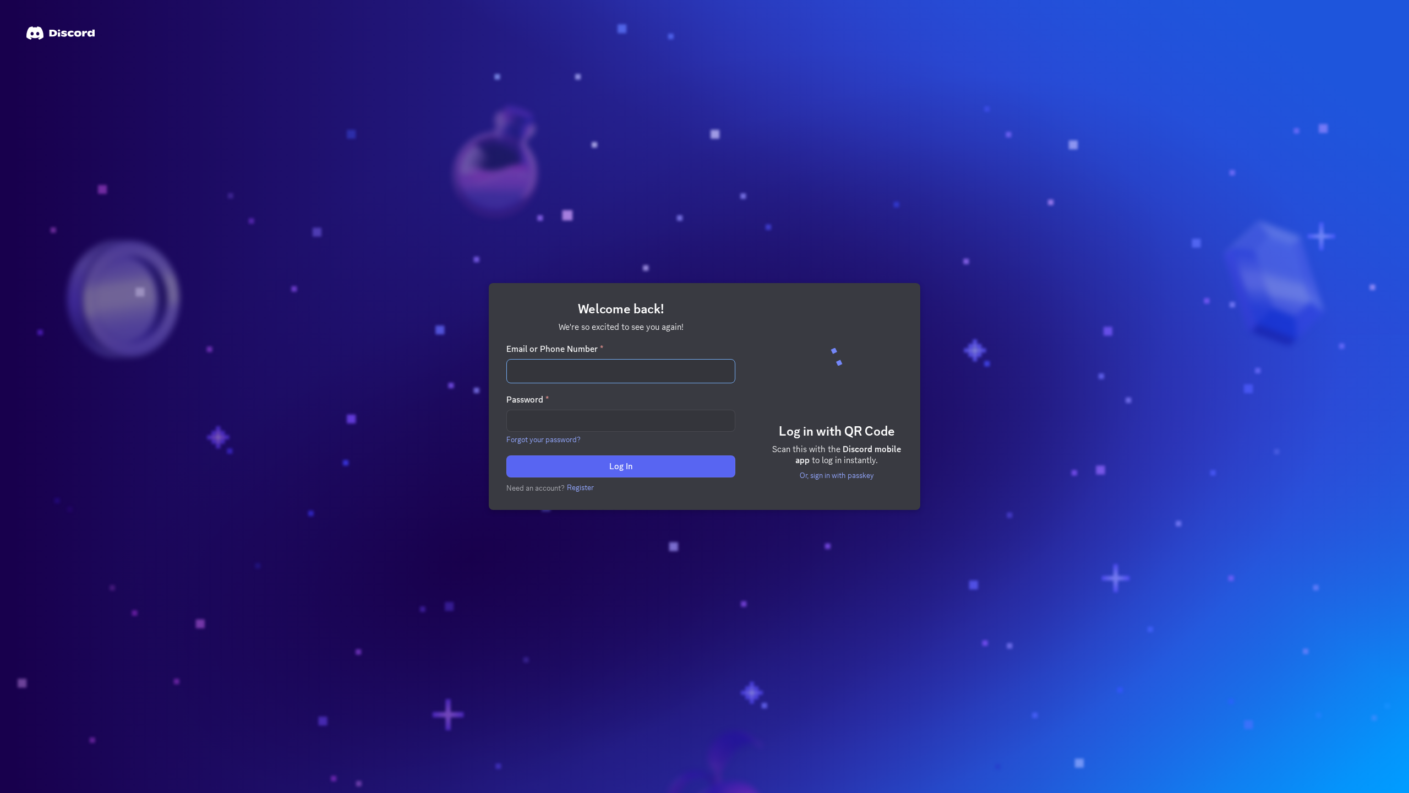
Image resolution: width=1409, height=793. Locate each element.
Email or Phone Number (554, 349)
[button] (543, 439)
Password (527, 399)
